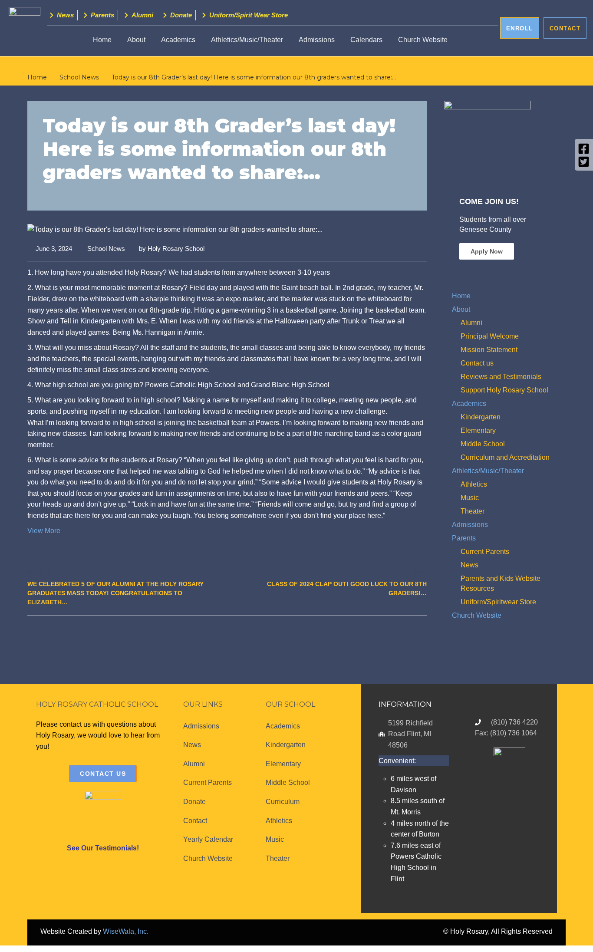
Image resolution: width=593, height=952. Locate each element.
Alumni (471, 322)
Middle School (483, 444)
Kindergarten (481, 417)
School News (106, 248)
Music (470, 497)
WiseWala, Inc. (125, 931)
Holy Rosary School (176, 248)
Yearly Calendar (208, 839)
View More (43, 530)
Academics (178, 39)
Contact (195, 820)
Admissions (317, 39)
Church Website (423, 39)
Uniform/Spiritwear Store (498, 602)
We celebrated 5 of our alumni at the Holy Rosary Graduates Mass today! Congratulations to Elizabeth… (115, 593)
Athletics (474, 484)
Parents (464, 538)
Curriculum (283, 801)
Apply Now (487, 251)
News (469, 565)
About (461, 309)
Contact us (477, 363)
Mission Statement (489, 349)
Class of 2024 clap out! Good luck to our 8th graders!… (347, 588)
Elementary (478, 430)
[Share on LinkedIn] (421, 634)
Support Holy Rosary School (504, 390)
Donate (194, 801)
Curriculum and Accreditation (505, 457)
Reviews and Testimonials (501, 376)
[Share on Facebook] (392, 634)
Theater (472, 511)
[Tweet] (402, 634)
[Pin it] (411, 634)
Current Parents (485, 551)
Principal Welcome (490, 336)
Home (102, 39)
